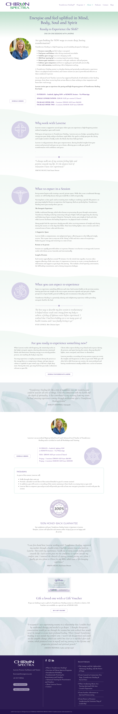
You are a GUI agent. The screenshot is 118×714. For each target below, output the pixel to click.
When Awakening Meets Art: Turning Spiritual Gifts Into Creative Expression (89, 686)
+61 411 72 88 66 (18, 678)
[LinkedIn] (53, 660)
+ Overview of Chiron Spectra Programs (58, 670)
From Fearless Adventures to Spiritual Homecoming (88, 693)
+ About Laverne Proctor (53, 684)
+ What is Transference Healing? (56, 668)
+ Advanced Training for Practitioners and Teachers (58, 681)
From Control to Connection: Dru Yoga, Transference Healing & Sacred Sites (90, 677)
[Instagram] (49, 660)
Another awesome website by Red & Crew (62, 711)
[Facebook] (46, 660)
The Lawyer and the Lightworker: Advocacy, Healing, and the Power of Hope (90, 668)
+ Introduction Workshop (53, 673)
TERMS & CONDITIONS (37, 711)
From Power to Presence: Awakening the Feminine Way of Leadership (90, 701)
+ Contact (48, 687)
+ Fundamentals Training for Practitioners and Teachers (54, 676)
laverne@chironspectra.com (22, 674)
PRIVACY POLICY (48, 711)
